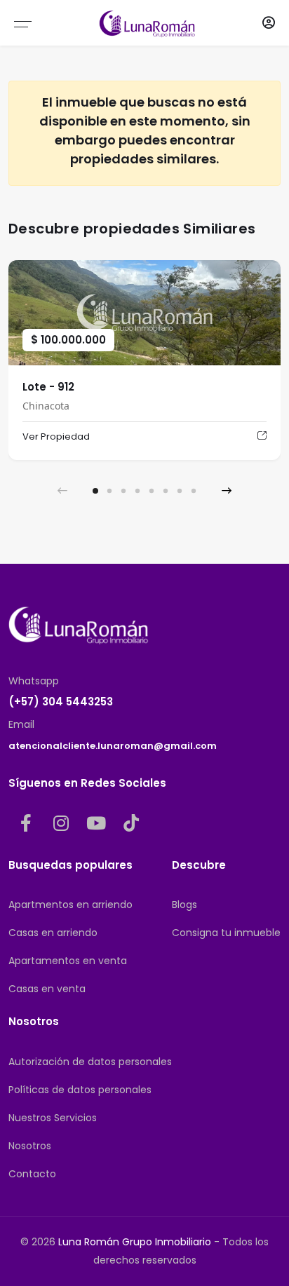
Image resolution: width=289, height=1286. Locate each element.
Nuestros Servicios (52, 1118)
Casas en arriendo (53, 933)
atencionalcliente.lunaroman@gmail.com (112, 745)
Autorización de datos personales (90, 1062)
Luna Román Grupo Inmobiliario (134, 1242)
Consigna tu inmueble (226, 933)
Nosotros (29, 1146)
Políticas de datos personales (80, 1090)
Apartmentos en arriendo (70, 905)
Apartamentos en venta (67, 961)
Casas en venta (47, 989)
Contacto (32, 1174)
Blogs (184, 905)
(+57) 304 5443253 (60, 701)
